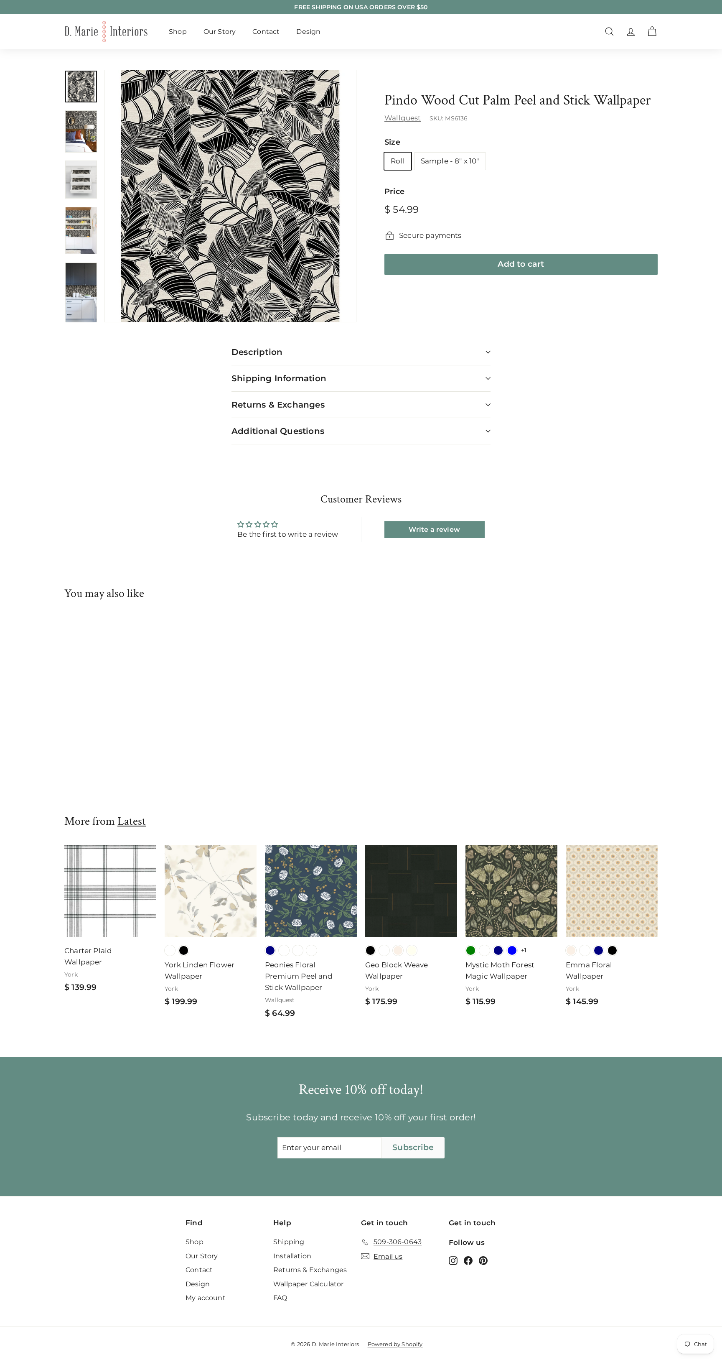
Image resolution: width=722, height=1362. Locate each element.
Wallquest (402, 118)
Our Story (219, 32)
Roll (398, 161)
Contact (266, 32)
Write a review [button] (434, 529)
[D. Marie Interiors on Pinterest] (483, 1260)
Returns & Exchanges (278, 405)
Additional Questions (277, 431)
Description (256, 352)
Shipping (288, 1242)
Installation (292, 1256)
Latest (131, 821)
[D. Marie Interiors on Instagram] (453, 1260)
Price (394, 191)
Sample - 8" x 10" (450, 161)
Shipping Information (278, 378)
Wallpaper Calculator (308, 1284)
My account (206, 1298)
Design (308, 32)
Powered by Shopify (395, 1344)
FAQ (280, 1298)
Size (392, 142)
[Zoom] (230, 196)
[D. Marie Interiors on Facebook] (468, 1260)
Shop (178, 32)
